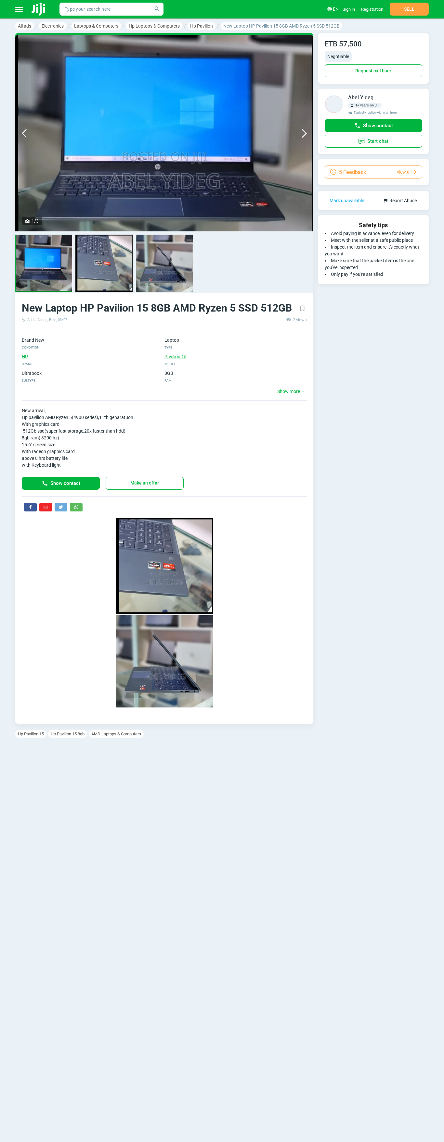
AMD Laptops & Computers (116, 733)
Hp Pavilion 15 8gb (68, 733)
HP (25, 356)
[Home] (38, 9)
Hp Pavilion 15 (31, 733)
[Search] (156, 9)
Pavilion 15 (175, 356)
